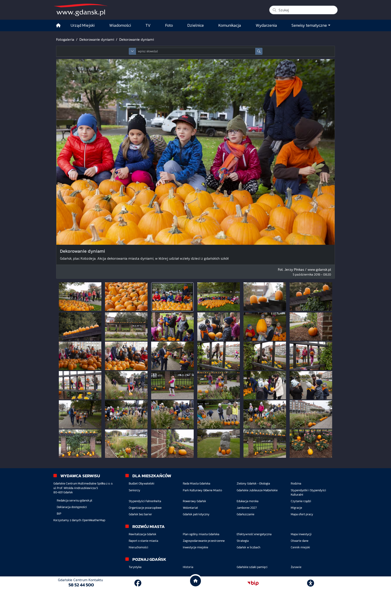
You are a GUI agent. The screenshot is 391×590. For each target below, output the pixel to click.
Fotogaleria (65, 39)
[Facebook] (137, 583)
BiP (59, 513)
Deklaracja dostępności (72, 507)
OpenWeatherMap (93, 520)
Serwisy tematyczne (309, 25)
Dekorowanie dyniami (96, 39)
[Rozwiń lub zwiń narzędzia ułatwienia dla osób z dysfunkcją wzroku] (310, 583)
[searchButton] (258, 51)
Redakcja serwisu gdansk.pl (74, 500)
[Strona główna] (58, 25)
